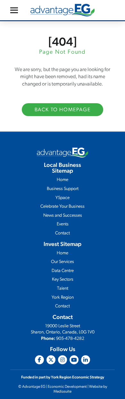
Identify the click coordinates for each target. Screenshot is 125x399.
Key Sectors (62, 279)
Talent (62, 288)
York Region (63, 297)
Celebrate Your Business (62, 206)
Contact (62, 233)
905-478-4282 (70, 338)
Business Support (63, 188)
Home (62, 179)
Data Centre (63, 270)
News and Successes (62, 215)
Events (63, 224)
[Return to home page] (62, 10)
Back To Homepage (63, 110)
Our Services (62, 261)
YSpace (62, 197)
